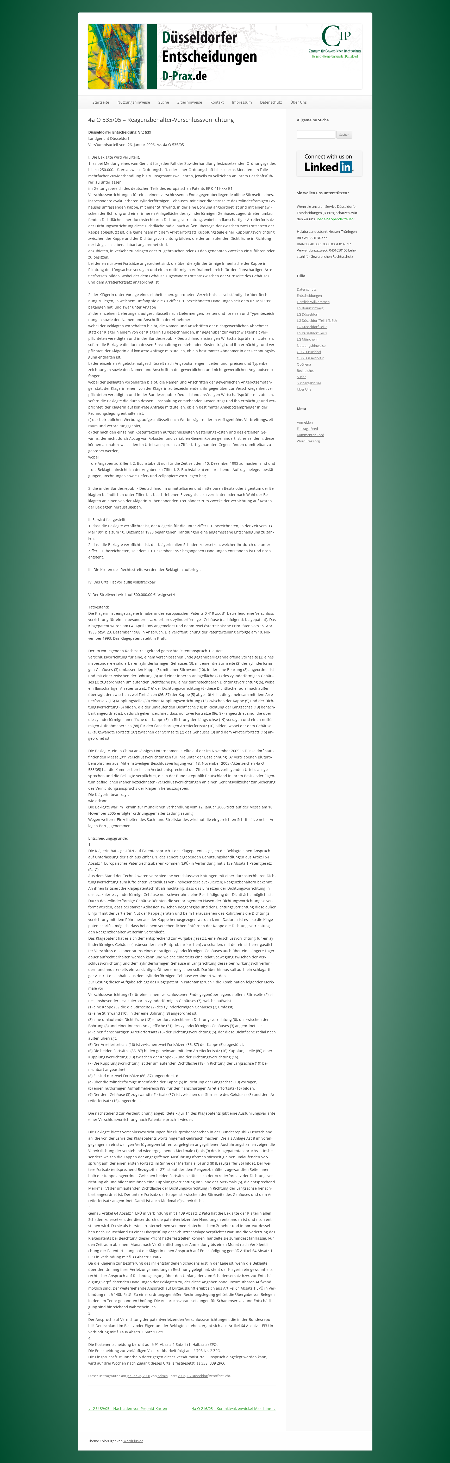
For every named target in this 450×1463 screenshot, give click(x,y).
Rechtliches (305, 370)
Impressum (242, 102)
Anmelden (305, 422)
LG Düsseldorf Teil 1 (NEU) (317, 320)
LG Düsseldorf (197, 1375)
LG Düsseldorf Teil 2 (312, 326)
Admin (163, 1375)
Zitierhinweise (189, 102)
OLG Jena (304, 364)
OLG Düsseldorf (309, 351)
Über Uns (298, 102)
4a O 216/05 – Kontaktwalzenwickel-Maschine (234, 1408)
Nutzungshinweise (133, 102)
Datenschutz (271, 102)
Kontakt (217, 102)
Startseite (100, 102)
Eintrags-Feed (307, 428)
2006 (181, 1375)
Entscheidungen (309, 295)
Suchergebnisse (309, 383)
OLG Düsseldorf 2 (310, 358)
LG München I (307, 339)
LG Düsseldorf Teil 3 (312, 333)
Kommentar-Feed (310, 434)
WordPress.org (308, 441)
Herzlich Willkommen (313, 301)
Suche (163, 102)
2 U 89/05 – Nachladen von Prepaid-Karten (127, 1408)
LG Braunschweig (310, 308)
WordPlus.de (133, 1441)
